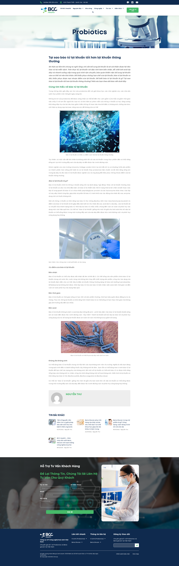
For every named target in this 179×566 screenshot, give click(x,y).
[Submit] (137, 545)
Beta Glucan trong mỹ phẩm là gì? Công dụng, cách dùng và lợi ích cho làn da (121, 423)
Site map (136, 554)
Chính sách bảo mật (123, 554)
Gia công (88, 8)
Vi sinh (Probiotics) (78, 539)
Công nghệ (98, 8)
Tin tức (108, 8)
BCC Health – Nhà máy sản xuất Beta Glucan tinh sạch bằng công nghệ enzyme (65, 441)
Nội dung (43, 498)
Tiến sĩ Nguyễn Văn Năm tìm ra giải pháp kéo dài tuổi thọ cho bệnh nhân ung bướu (65, 423)
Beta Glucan (76, 542)
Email (42, 492)
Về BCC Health (65, 8)
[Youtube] (137, 2)
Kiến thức (118, 8)
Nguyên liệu (77, 8)
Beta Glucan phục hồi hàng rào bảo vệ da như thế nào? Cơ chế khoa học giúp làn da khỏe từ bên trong (93, 424)
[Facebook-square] (132, 2)
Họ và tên (44, 485)
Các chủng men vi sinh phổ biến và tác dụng (71, 262)
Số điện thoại (76, 485)
